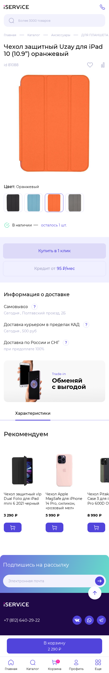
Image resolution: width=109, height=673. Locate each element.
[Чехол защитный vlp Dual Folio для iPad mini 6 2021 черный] (23, 470)
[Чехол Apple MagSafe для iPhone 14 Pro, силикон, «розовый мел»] (64, 470)
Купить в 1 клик (54, 250)
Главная (10, 35)
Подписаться (99, 581)
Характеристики (32, 413)
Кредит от (54, 268)
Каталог (33, 35)
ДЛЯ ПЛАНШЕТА (94, 35)
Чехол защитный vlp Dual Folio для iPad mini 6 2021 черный (22, 498)
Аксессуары (60, 35)
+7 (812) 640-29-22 (22, 620)
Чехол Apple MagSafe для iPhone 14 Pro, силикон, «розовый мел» (64, 501)
